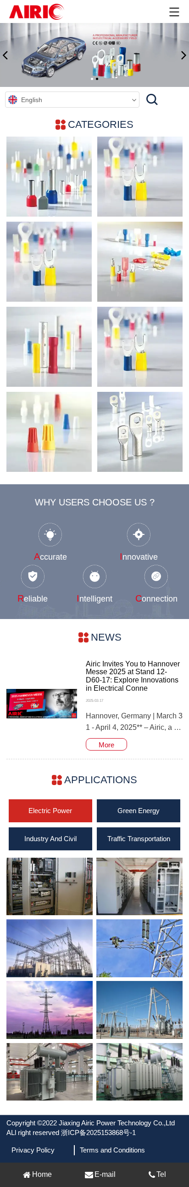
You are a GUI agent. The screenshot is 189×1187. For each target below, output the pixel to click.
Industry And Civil (50, 839)
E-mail (105, 1174)
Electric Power (50, 810)
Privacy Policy (33, 1150)
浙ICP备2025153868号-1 (98, 1132)
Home (42, 1174)
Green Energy (138, 810)
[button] (5, 55)
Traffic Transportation (138, 839)
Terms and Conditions (112, 1150)
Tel (161, 1174)
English (31, 99)
